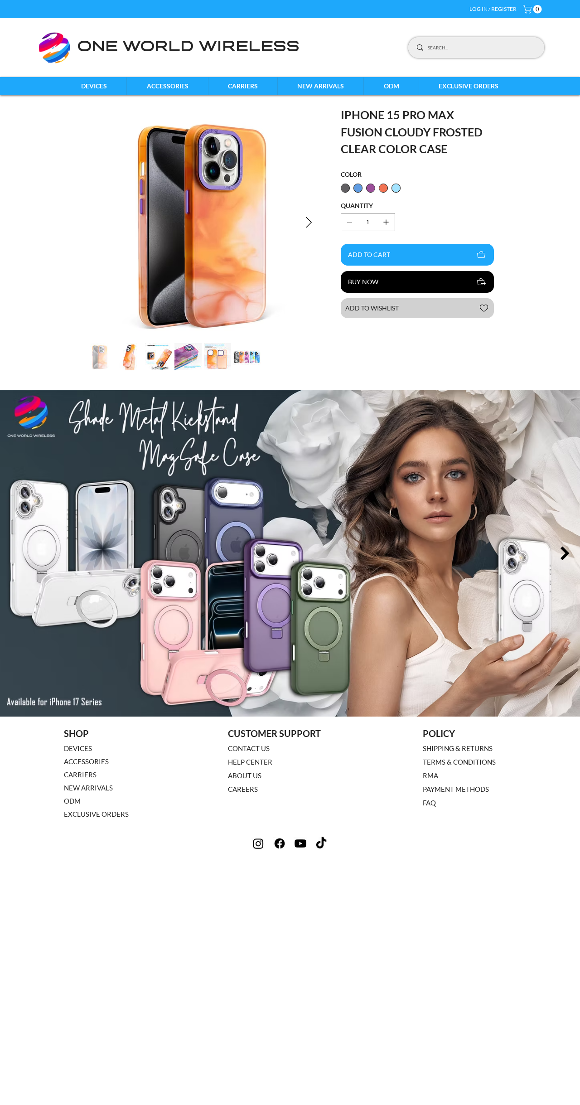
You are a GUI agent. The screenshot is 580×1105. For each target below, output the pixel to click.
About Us (244, 775)
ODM (72, 801)
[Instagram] (258, 843)
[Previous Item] (14, 553)
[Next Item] (308, 222)
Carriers (80, 775)
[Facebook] (279, 843)
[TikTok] (321, 843)
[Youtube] (300, 843)
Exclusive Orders (96, 814)
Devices (78, 748)
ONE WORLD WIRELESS (188, 47)
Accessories (86, 761)
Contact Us (249, 748)
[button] (533, 9)
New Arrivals (88, 788)
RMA (430, 775)
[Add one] (386, 222)
